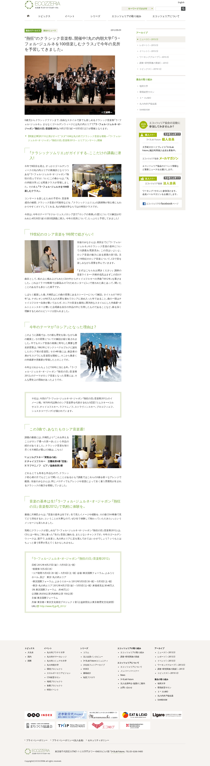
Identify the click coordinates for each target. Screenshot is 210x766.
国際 (30, 661)
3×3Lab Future (126, 679)
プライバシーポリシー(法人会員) (67, 740)
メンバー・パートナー (129, 671)
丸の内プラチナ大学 (56, 652)
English (181, 2)
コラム (86, 652)
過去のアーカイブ (33, 31)
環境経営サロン (146, 92)
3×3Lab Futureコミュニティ (95, 661)
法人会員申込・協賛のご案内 (132, 683)
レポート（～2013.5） (148, 45)
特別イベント (53, 690)
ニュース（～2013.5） (148, 39)
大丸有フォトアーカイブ (94, 665)
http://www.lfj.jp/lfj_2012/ (53, 606)
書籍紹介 (87, 673)
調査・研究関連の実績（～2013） (153, 63)
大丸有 (30, 652)
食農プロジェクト (55, 685)
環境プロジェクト (55, 669)
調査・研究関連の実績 (129, 657)
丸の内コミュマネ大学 (57, 661)
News (122, 675)
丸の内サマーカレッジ (57, 657)
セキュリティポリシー (98, 740)
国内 (30, 657)
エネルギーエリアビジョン (59, 673)
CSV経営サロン (53, 677)
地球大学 (143, 86)
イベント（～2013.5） (148, 51)
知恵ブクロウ (89, 677)
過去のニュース (49, 31)
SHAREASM (144, 109)
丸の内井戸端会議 (148, 104)
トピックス (44, 16)
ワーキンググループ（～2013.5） (154, 57)
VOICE (86, 669)
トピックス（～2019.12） (150, 69)
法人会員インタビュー (93, 657)
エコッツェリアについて (165, 16)
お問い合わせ (126, 687)
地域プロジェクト (55, 681)
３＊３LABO (145, 98)
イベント (70, 16)
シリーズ (95, 16)
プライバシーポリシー (37, 740)
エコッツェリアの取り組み (126, 16)
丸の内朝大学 (53, 665)
